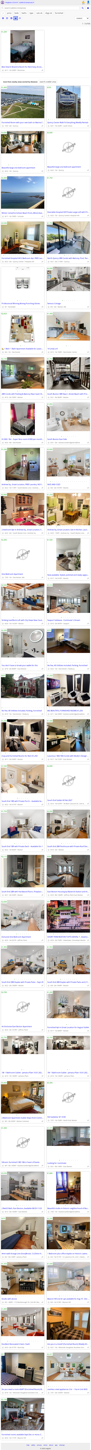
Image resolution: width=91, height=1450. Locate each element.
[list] (3, 18)
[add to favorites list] (3, 70)
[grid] (11, 18)
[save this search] (88, 8)
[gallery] (16, 18)
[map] (20, 18)
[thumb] (7, 18)
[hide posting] (42, 70)
